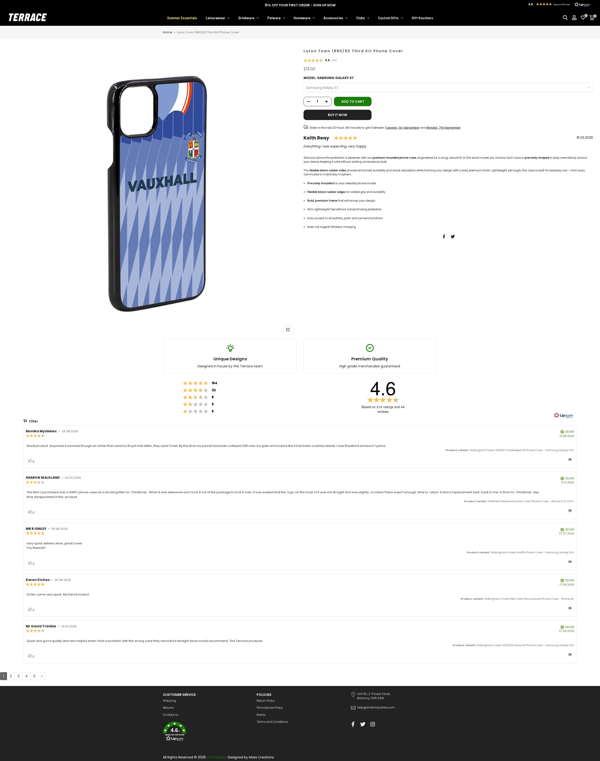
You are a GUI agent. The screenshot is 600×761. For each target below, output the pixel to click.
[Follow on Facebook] (353, 724)
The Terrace (217, 757)
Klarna (261, 715)
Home (167, 32)
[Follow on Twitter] (362, 724)
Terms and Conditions (272, 722)
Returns (168, 708)
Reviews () (320, 60)
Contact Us (170, 715)
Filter (33, 421)
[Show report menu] (570, 460)
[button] (206, 732)
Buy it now (337, 115)
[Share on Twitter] (453, 236)
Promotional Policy (270, 708)
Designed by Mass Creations (251, 757)
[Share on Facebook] (444, 236)
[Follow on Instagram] (372, 724)
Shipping (169, 701)
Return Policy (266, 701)
